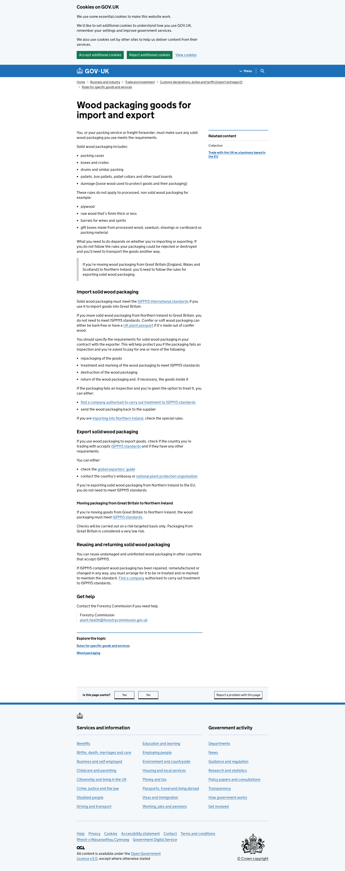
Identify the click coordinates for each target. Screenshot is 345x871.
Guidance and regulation (228, 761)
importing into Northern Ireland (117, 418)
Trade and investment (140, 82)
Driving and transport (94, 806)
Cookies (110, 833)
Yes (128, 695)
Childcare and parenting (96, 770)
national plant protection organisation (166, 476)
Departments (219, 743)
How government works (227, 797)
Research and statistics (227, 770)
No (152, 695)
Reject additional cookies (149, 55)
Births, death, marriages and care (104, 752)
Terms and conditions (198, 833)
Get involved (218, 806)
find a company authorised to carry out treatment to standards (138, 402)
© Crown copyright (252, 858)
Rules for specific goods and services (107, 87)
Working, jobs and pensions (165, 806)
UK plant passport (138, 325)
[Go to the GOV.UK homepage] (93, 71)
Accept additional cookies (100, 55)
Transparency (219, 788)
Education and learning (161, 743)
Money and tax (155, 779)
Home (81, 82)
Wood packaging (88, 653)
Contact (170, 833)
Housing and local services (164, 770)
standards (126, 446)
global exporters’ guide (116, 469)
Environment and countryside (166, 761)
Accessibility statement (140, 833)
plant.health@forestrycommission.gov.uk (114, 620)
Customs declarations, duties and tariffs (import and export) (201, 82)
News (213, 752)
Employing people (157, 752)
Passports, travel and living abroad (171, 788)
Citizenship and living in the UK (102, 779)
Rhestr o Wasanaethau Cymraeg (103, 839)
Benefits (83, 743)
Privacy (94, 833)
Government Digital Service (155, 839)
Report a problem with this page (238, 695)
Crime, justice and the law (98, 788)
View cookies (186, 55)
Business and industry (105, 82)
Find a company (131, 578)
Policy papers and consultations (234, 779)
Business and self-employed (99, 761)
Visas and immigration (160, 797)
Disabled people (90, 797)
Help (81, 833)
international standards (163, 301)
